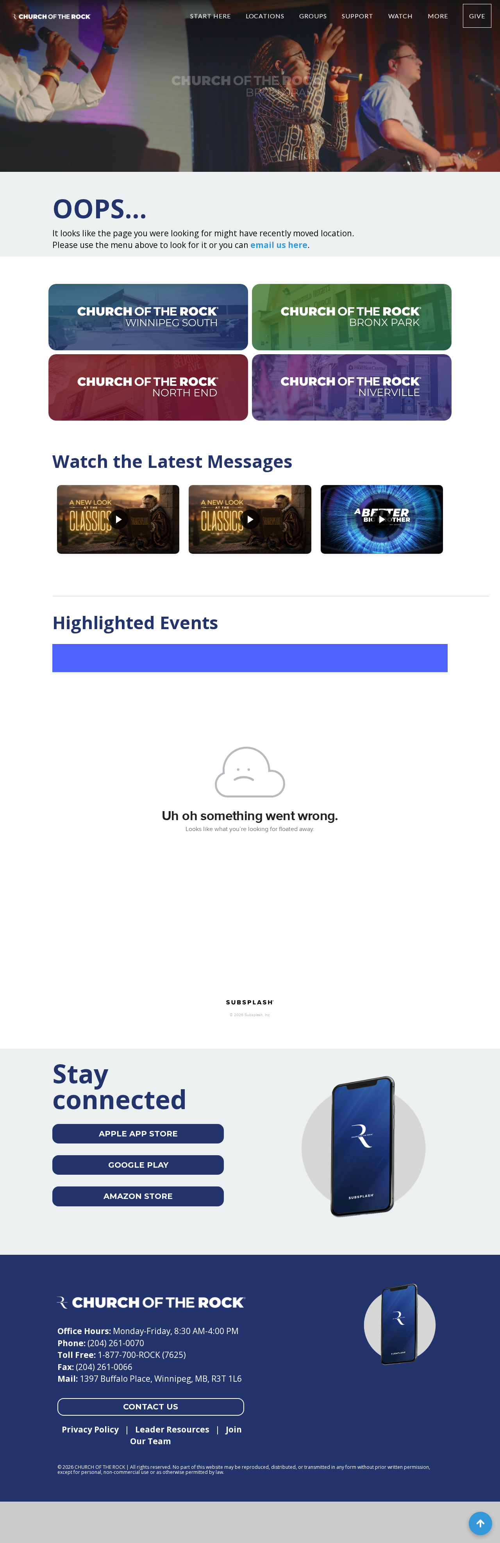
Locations (266, 16)
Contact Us (150, 1406)
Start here (211, 16)
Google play (138, 1165)
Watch (401, 16)
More (439, 16)
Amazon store (138, 1196)
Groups (314, 16)
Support (358, 16)
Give (477, 16)
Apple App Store (138, 1133)
